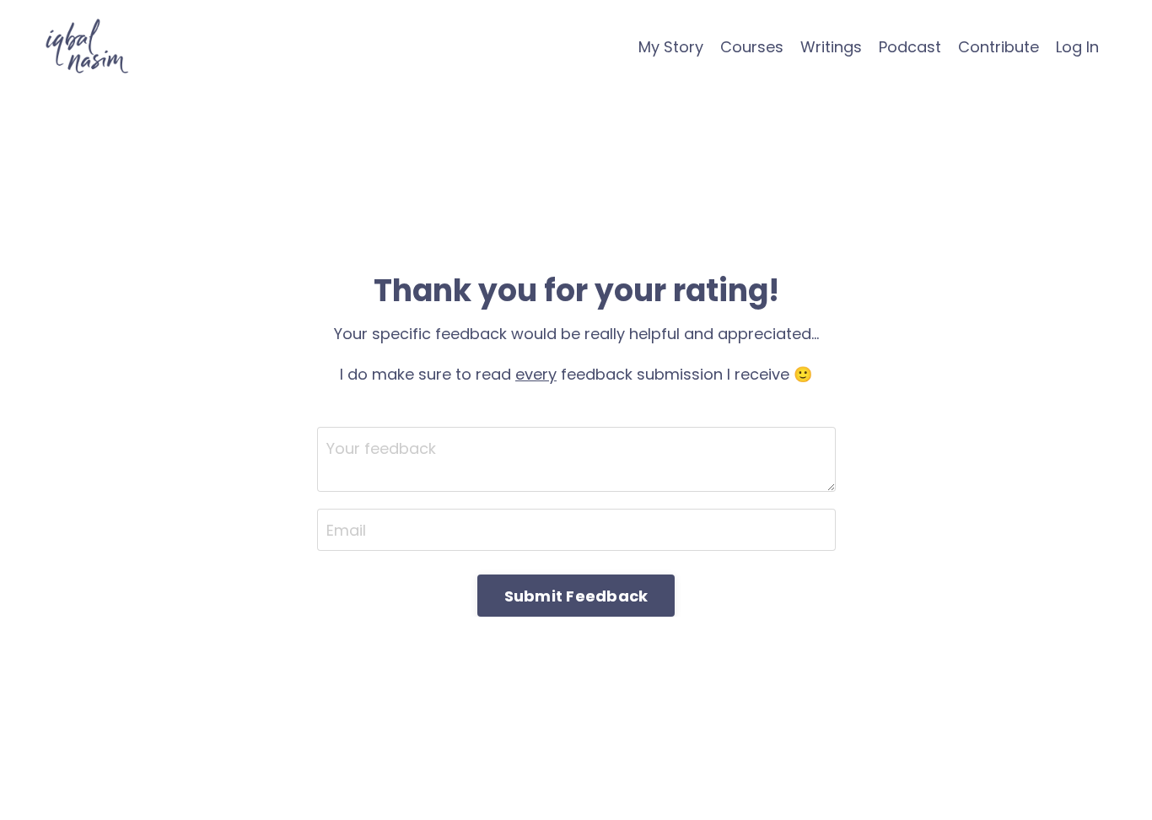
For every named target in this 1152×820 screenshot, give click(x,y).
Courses (751, 46)
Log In (1077, 46)
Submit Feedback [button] (576, 596)
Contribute (998, 46)
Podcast (910, 46)
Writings (831, 46)
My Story (670, 46)
